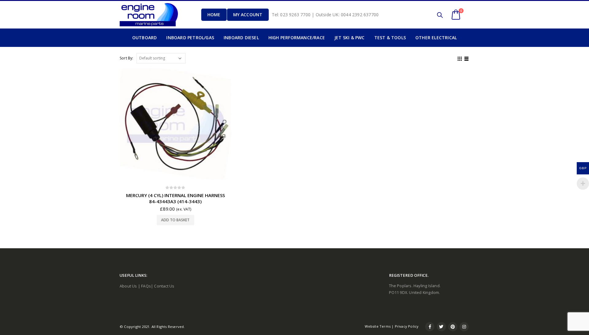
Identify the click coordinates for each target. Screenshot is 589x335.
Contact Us (164, 286)
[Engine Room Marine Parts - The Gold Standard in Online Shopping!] (149, 14)
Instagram (464, 326)
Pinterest (452, 326)
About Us (128, 286)
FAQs (146, 286)
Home (214, 14)
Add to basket (175, 220)
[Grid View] (460, 58)
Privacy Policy (407, 326)
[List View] (466, 58)
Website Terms (378, 326)
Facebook (429, 326)
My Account (248, 14)
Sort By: (126, 58)
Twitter (441, 326)
